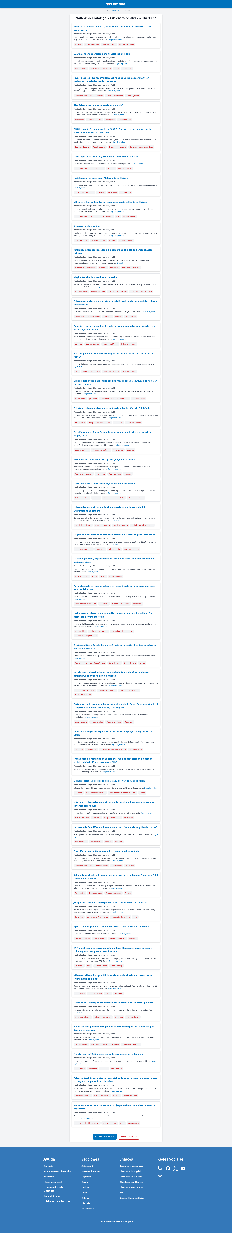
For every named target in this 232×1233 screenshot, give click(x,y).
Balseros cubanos (128, 344)
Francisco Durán (124, 168)
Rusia (116, 68)
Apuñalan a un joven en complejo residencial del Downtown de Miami (111, 926)
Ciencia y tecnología (115, 95)
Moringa (96, 498)
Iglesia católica (97, 722)
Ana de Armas (80, 842)
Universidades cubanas (128, 690)
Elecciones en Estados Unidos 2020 (115, 398)
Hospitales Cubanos (83, 525)
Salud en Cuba (114, 549)
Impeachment (130, 663)
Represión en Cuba (83, 1096)
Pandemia (100, 168)
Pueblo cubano (99, 147)
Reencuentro (133, 1123)
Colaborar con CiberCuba (57, 1201)
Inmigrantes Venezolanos (97, 917)
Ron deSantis (116, 1068)
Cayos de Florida (92, 44)
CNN (89, 966)
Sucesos (78, 44)
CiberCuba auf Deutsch (131, 1181)
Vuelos (108, 993)
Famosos (118, 842)
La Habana (112, 192)
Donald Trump (114, 663)
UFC (76, 371)
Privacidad (49, 1176)
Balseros (78, 344)
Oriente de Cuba (130, 1096)
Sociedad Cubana (82, 147)
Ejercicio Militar (129, 216)
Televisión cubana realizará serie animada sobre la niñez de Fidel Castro (112, 408)
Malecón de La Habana (84, 192)
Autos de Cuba (115, 474)
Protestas (119, 1017)
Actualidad (87, 1166)
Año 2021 (112, 11)
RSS (121, 1192)
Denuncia (128, 722)
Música (112, 240)
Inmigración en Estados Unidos (113, 749)
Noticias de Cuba (98, 291)
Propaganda (110, 119)
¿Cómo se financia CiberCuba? (53, 1189)
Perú (135, 917)
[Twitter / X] (175, 1168)
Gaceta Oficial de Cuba (131, 1197)
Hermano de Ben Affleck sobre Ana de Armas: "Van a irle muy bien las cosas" (115, 827)
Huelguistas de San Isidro (141, 291)
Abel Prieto (79, 119)
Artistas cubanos (126, 240)
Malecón (100, 192)
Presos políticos (133, 1017)
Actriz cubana (95, 842)
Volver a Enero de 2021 (104, 1136)
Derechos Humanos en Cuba (141, 147)
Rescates (102, 268)
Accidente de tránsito (130, 268)
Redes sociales (125, 119)
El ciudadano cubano (117, 147)
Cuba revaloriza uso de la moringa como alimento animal (104, 483)
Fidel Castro (80, 422)
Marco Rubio (80, 398)
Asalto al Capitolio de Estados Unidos (90, 663)
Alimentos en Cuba (136, 498)
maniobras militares (104, 216)
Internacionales (109, 44)
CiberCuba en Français (131, 1187)
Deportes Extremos (111, 371)
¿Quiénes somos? (53, 1181)
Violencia (133, 938)
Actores (108, 842)
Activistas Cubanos (82, 1017)
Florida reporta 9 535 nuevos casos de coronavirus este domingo (108, 1053)
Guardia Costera (92, 344)
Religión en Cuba (114, 722)
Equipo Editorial (52, 1196)
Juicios (142, 663)
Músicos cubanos (98, 240)
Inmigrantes (92, 749)
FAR (117, 216)
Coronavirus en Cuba (83, 95)
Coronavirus (118, 450)
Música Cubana (81, 240)
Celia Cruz (79, 917)
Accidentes (100, 474)
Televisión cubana (133, 422)
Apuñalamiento (100, 938)
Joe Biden (93, 398)
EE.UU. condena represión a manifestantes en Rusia (102, 53)
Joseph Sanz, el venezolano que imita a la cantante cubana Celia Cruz (111, 902)
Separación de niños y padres (87, 1123)
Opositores (127, 68)
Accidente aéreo (81, 576)
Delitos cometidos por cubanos (87, 316)
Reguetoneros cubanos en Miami (122, 793)
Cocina (85, 1181)
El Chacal (78, 793)
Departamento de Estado (100, 68)
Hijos (122, 1123)
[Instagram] (160, 1177)
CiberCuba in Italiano (130, 1176)
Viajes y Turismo (95, 993)
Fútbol (94, 576)
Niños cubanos (102, 865)
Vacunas (99, 95)
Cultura (85, 1197)
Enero (120, 11)
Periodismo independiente (142, 525)
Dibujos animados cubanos (99, 422)
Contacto (48, 1166)
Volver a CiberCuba (129, 1136)
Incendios (114, 268)
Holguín (116, 1096)
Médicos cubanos (121, 525)
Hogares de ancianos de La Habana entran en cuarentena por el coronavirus (115, 534)
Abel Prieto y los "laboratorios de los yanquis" (98, 105)
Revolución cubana (113, 893)
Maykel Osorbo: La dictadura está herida (95, 277)
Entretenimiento (90, 1171)
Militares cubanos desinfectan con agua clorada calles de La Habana (110, 201)
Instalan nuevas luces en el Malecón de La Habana (101, 178)
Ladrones (107, 316)
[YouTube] (183, 1168)
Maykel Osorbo (81, 291)
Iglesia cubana (81, 722)
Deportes (86, 1176)
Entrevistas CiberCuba (121, 917)
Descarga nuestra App (131, 1166)
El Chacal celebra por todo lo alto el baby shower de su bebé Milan (109, 780)
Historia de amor (95, 893)
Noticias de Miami (126, 44)
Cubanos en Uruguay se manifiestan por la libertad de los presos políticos (113, 1002)
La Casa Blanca (139, 398)
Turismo (85, 1187)
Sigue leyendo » (115, 39)
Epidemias (137, 604)
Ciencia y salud (133, 95)
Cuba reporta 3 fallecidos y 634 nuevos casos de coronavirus (106, 156)
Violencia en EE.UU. (117, 938)
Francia (118, 316)
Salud (84, 1192)
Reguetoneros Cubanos (95, 793)
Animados (118, 422)
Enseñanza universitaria (85, 690)
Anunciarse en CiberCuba (57, 1171)
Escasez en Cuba (82, 450)
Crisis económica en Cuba (113, 498)
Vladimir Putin (81, 68)
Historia (85, 1203)
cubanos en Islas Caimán (85, 268)
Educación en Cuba (83, 694)
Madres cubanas (109, 1123)
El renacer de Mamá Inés (87, 225)
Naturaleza (87, 1208)
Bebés (142, 793)
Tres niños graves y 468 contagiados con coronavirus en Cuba (107, 851)
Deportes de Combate (91, 371)
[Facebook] (167, 1168)
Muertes (128, 474)
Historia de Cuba (94, 119)
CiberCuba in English (130, 1171)
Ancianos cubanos (102, 525)
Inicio (104, 11)
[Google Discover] (160, 1168)
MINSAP (111, 168)
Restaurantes (130, 316)
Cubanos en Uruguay (102, 1017)
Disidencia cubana (101, 1096)
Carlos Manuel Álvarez (98, 631)
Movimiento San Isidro (118, 291)
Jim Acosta (79, 966)
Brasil (103, 576)
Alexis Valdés (80, 631)
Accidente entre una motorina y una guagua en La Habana (106, 459)
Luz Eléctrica (126, 192)
